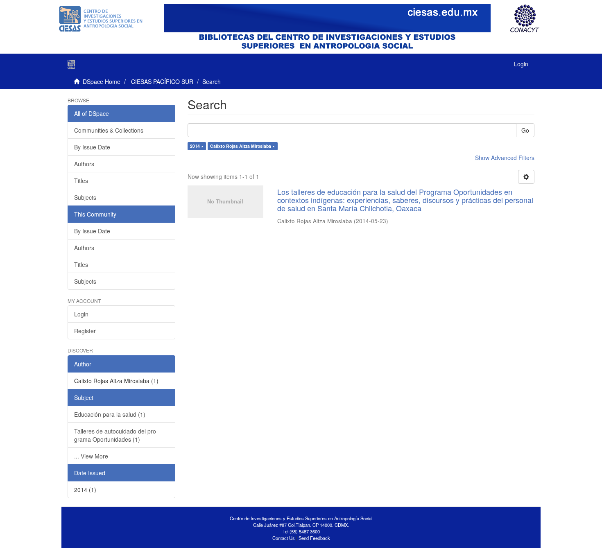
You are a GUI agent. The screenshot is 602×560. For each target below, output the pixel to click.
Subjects (85, 197)
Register (85, 331)
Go (525, 130)
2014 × (197, 146)
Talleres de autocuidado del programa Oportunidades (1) (116, 435)
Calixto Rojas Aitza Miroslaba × (242, 146)
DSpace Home (101, 81)
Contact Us (283, 538)
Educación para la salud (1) (109, 414)
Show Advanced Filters (504, 158)
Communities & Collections (108, 130)
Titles (81, 180)
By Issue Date (92, 147)
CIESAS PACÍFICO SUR (162, 81)
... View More (91, 456)
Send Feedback (314, 538)
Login (81, 314)
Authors (84, 164)
